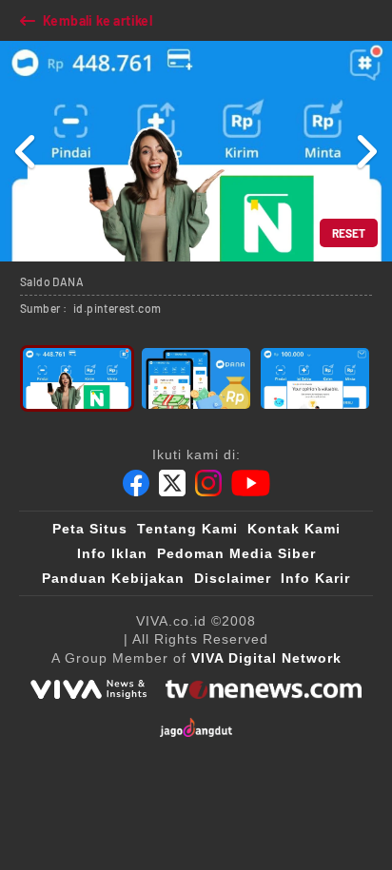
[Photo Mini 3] (315, 378)
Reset (348, 233)
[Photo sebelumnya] (26, 151)
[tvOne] (263, 689)
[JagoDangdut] (196, 727)
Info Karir (315, 578)
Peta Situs (89, 528)
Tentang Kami (187, 528)
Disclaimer (232, 578)
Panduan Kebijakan (113, 578)
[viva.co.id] (88, 689)
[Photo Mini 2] (196, 378)
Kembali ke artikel (97, 20)
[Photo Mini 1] (77, 378)
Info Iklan (112, 553)
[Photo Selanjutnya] (366, 151)
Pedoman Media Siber (236, 553)
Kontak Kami (294, 528)
